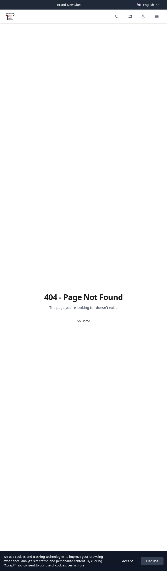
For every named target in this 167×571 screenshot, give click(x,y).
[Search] (117, 16)
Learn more (76, 565)
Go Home (83, 321)
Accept (127, 561)
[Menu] (156, 16)
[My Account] (143, 16)
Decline (152, 561)
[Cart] (130, 16)
